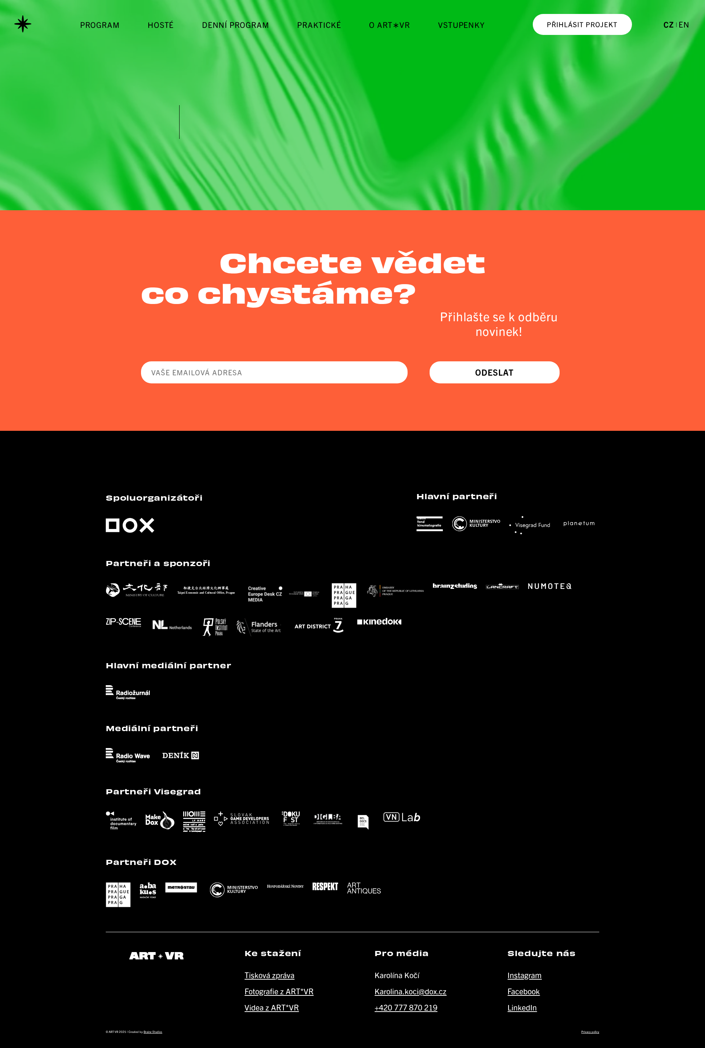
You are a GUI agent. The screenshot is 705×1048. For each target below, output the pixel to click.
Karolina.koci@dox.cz (410, 991)
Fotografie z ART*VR (279, 991)
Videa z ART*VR (272, 1007)
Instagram (524, 975)
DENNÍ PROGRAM (235, 24)
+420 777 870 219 (406, 1007)
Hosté (161, 24)
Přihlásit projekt (582, 24)
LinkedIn (522, 1007)
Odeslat (494, 372)
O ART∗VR (389, 24)
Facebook (523, 991)
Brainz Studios (153, 1032)
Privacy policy (590, 1032)
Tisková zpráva (269, 975)
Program (100, 24)
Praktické (319, 24)
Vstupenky (461, 24)
